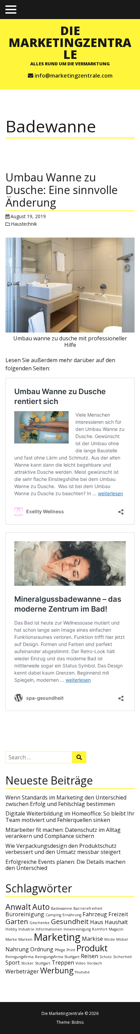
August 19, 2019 (28, 216)
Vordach (94, 963)
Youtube (82, 972)
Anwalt (18, 906)
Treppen (63, 962)
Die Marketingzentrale (70, 42)
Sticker (27, 963)
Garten (16, 921)
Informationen (49, 929)
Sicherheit (122, 956)
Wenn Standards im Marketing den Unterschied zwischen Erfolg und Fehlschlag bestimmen (65, 800)
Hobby (11, 929)
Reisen (89, 956)
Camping (53, 914)
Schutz (106, 956)
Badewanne (61, 908)
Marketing (57, 937)
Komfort (99, 929)
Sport (12, 962)
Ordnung (41, 949)
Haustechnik (24, 224)
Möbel (122, 939)
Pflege (60, 950)
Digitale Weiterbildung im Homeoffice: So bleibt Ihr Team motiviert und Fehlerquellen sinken (70, 816)
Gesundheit (70, 921)
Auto (41, 906)
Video (80, 963)
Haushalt (116, 922)
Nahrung (17, 949)
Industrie (26, 929)
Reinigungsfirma (19, 956)
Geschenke (40, 922)
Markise (92, 938)
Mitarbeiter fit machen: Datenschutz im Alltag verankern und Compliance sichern (63, 833)
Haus (96, 922)
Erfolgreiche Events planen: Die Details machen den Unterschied (65, 865)
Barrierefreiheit (87, 908)
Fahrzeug (95, 914)
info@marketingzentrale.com (73, 75)
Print (71, 950)
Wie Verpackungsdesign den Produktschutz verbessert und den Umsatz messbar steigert (63, 849)
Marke (11, 939)
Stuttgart (42, 963)
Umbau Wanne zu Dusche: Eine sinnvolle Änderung (61, 190)
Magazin (116, 929)
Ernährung (72, 914)
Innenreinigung (77, 929)
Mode (109, 939)
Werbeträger (22, 971)
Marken (25, 939)
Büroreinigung (24, 914)
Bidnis (78, 1022)
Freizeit (118, 914)
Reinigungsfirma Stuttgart (57, 956)
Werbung (56, 970)
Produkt (92, 948)
